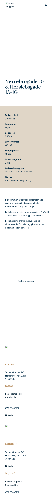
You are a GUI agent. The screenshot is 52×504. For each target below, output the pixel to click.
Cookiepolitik (11, 397)
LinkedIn (9, 415)
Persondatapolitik (13, 393)
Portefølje (9, 301)
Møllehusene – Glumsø (17, 298)
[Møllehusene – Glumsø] (26, 293)
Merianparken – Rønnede (18, 310)
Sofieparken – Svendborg (18, 323)
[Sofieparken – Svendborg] (26, 318)
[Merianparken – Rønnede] (26, 305)
